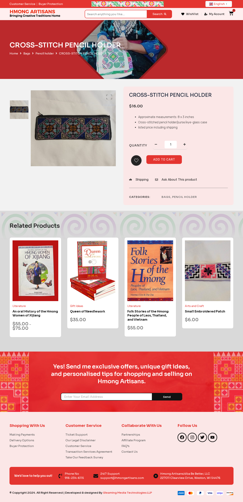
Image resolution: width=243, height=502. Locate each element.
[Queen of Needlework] (93, 270)
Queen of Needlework (87, 311)
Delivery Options (21, 440)
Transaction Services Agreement (88, 451)
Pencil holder (45, 53)
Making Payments (22, 434)
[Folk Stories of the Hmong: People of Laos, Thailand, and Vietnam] (150, 270)
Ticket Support (76, 434)
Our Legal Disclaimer (80, 440)
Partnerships (131, 434)
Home (13, 53)
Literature (19, 306)
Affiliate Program (134, 440)
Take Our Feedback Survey (84, 457)
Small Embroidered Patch (205, 311)
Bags (26, 53)
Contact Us (130, 451)
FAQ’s (125, 446)
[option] (19, 109)
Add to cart (164, 159)
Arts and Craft (194, 306)
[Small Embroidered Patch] (208, 270)
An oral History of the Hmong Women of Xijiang (35, 313)
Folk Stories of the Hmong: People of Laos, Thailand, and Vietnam (148, 315)
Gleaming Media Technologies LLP (127, 492)
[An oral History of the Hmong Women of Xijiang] (35, 270)
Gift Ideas (76, 306)
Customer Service (78, 446)
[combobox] (116, 14)
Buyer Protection (21, 446)
